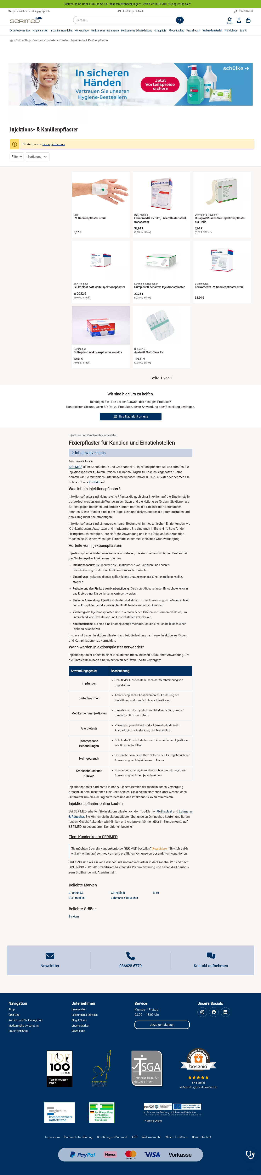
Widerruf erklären (176, 1137)
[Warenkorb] (248, 20)
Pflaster (64, 40)
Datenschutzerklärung (78, 1137)
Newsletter (50, 965)
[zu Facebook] (214, 1012)
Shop (12, 1009)
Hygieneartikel (40, 30)
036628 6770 (245, 11)
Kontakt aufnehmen (211, 965)
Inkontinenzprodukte (61, 30)
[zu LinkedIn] (225, 1012)
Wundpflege (230, 30)
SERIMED (75, 467)
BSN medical (77, 898)
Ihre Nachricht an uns (133, 416)
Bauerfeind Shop (18, 1030)
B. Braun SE (76, 893)
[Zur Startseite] (26, 20)
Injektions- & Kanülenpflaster (89, 40)
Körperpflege (82, 30)
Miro (156, 893)
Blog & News (79, 1020)
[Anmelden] (239, 20)
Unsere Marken (80, 1025)
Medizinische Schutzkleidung (136, 30)
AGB (134, 1137)
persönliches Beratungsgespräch (31, 11)
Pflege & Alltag (176, 30)
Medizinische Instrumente (105, 30)
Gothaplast (164, 811)
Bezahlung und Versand (112, 1137)
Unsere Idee (78, 1009)
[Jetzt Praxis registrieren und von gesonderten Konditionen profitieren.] (250, 1155)
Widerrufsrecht (151, 1137)
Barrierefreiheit (201, 1137)
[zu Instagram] (202, 1012)
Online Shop (23, 40)
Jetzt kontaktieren (162, 1025)
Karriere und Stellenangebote (26, 1020)
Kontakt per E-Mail (132, 11)
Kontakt (94, 482)
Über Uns (14, 1014)
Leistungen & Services (84, 1014)
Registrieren (160, 848)
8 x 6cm (74, 916)
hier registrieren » (54, 144)
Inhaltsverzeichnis (90, 452)
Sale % (243, 30)
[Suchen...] (180, 20)
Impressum (52, 1137)
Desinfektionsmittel (20, 30)
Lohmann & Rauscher (124, 898)
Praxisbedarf (193, 30)
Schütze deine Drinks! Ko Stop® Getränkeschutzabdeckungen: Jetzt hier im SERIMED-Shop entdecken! (127, 4)
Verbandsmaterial (212, 30)
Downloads (78, 1030)
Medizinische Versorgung (24, 1025)
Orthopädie (160, 30)
